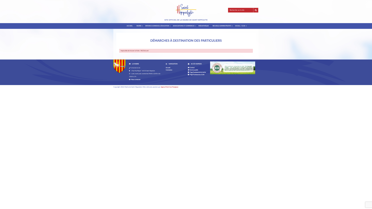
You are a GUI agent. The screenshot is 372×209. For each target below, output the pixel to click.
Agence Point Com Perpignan (169, 87)
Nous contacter (135, 79)
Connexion (169, 70)
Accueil (168, 67)
